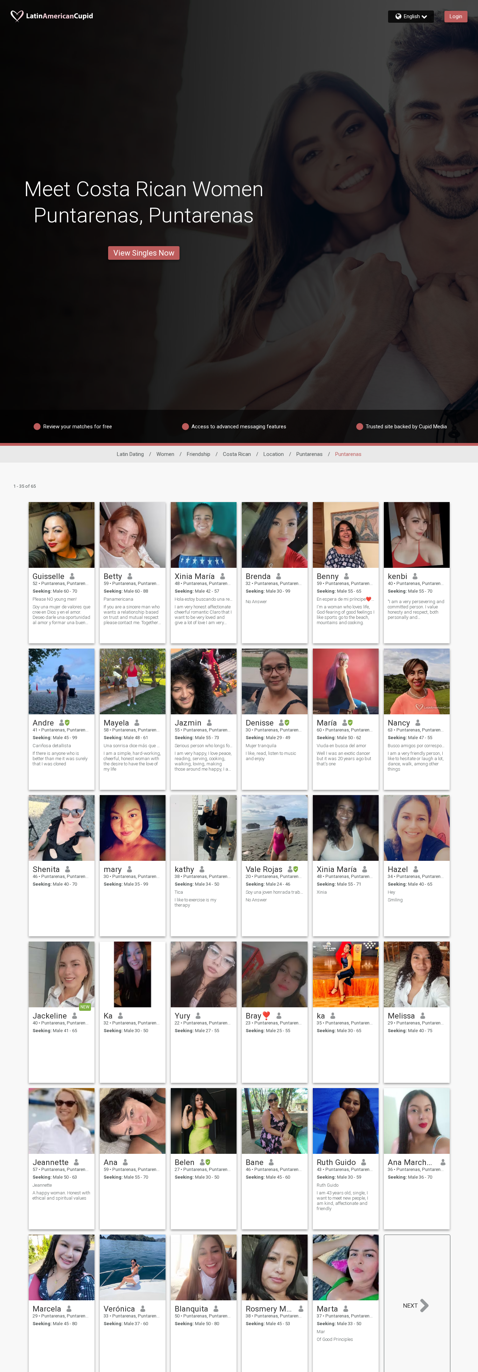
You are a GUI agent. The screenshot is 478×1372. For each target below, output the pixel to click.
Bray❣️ (258, 1015)
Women (165, 454)
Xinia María (195, 576)
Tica (179, 892)
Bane (254, 1162)
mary (113, 869)
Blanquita (191, 1308)
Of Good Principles (335, 1339)
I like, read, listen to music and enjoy (271, 756)
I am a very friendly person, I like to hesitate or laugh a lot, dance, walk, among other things (416, 761)
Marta (327, 1308)
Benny (328, 576)
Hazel (398, 869)
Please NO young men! (55, 599)
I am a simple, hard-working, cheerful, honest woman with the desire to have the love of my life (132, 761)
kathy (184, 869)
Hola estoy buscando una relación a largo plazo (204, 599)
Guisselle (48, 576)
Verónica (119, 1308)
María (327, 722)
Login (456, 16)
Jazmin (188, 722)
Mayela (116, 722)
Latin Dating (130, 454)
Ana (111, 1162)
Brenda (258, 576)
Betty (113, 576)
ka (321, 1015)
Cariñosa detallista (52, 745)
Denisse (260, 722)
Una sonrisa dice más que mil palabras (133, 745)
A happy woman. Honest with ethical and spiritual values (61, 1195)
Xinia (322, 892)
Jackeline (50, 1015)
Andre (43, 722)
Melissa (401, 1015)
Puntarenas (309, 454)
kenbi (397, 576)
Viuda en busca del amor (341, 745)
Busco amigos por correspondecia (417, 745)
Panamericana (118, 599)
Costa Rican (237, 454)
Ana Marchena (412, 1162)
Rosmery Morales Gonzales (270, 1308)
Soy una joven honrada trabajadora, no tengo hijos (275, 892)
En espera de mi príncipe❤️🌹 (346, 599)
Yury (182, 1015)
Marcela (47, 1308)
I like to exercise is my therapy (195, 902)
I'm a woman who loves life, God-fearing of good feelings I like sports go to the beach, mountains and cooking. (345, 614)
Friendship (198, 454)
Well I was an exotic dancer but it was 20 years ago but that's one (344, 758)
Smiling (395, 899)
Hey (391, 892)
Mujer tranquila (261, 745)
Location (273, 454)
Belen (185, 1162)
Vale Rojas (264, 869)
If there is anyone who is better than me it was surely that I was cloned (60, 758)
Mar (321, 1331)
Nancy (399, 722)
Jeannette (51, 1162)
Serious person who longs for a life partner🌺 (204, 745)
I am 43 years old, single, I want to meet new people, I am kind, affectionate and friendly (342, 1200)
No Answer (256, 601)
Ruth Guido (336, 1162)
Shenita (46, 869)
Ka (108, 1015)
